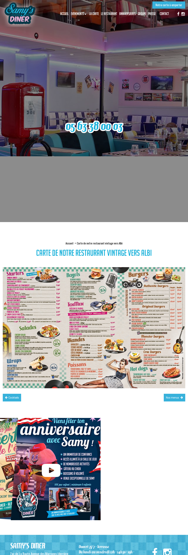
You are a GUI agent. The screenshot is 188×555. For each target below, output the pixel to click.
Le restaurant (109, 14)
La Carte (94, 14)
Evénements (77, 14)
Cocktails (13, 397)
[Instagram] (183, 13)
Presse (152, 14)
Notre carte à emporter (169, 5)
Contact (164, 14)
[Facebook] (178, 13)
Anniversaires (127, 14)
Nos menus (173, 397)
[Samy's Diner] (19, 13)
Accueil (64, 14)
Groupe (142, 14)
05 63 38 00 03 (94, 126)
